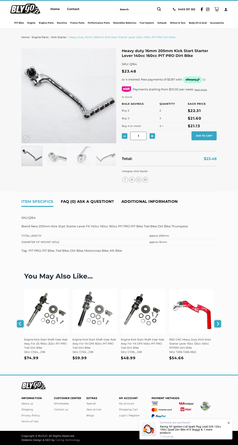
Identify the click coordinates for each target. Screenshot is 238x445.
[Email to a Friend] (139, 180)
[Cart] (216, 9)
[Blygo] (25, 9)
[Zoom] (26, 138)
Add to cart (204, 135)
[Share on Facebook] (125, 180)
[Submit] (159, 9)
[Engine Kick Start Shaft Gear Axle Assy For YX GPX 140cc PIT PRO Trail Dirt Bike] (143, 311)
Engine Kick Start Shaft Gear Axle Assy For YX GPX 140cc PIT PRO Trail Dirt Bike (142, 343)
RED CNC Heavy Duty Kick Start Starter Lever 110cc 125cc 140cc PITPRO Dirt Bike (190, 343)
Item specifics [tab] (37, 201)
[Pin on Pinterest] (145, 180)
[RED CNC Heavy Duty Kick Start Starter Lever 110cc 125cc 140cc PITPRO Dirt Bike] (191, 311)
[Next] (109, 95)
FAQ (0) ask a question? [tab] (87, 201)
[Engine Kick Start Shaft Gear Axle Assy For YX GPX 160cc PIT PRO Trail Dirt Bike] (95, 311)
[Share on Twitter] (132, 180)
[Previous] (28, 95)
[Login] (226, 9)
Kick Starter (59, 37)
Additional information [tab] (149, 201)
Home (25, 37)
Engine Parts (40, 37)
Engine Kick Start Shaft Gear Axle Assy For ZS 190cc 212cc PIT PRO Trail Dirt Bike (45, 343)
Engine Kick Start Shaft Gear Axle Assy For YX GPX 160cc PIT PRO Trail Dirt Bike (94, 343)
